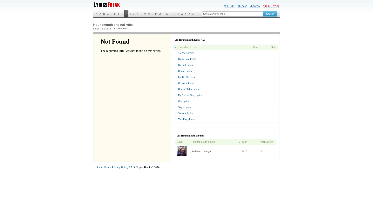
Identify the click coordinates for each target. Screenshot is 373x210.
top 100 (229, 5)
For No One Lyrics (187, 77)
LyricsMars (103, 167)
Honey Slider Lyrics (188, 89)
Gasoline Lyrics (186, 83)
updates (255, 5)
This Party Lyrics (186, 119)
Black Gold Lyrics (187, 59)
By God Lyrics (185, 65)
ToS (133, 167)
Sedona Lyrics (185, 113)
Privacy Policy (120, 167)
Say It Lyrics (184, 107)
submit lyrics (271, 5)
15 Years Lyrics (186, 53)
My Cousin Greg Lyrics (190, 95)
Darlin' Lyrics (185, 71)
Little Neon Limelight (200, 151)
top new (242, 5)
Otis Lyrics (183, 101)
